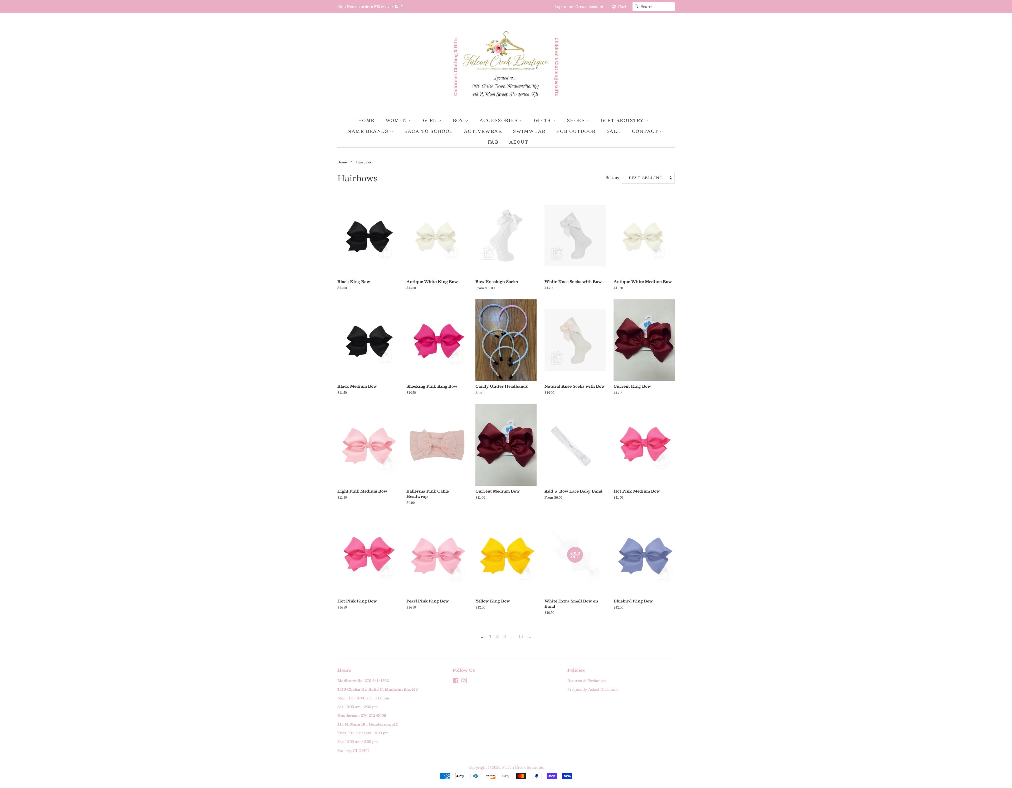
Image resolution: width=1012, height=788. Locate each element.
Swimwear (529, 131)
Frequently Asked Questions (592, 689)
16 (520, 636)
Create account (589, 6)
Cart (622, 6)
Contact (646, 131)
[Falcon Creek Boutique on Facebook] (397, 6)
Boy (459, 120)
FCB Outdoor (576, 131)
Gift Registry (623, 120)
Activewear (483, 131)
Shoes (577, 120)
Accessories (499, 120)
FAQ (493, 141)
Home (366, 120)
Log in (560, 6)
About (518, 141)
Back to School (428, 131)
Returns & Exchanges (586, 681)
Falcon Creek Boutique (522, 767)
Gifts (543, 120)
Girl (430, 120)
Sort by (612, 177)
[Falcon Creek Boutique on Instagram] (401, 6)
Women (397, 120)
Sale (614, 131)
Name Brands (368, 131)
